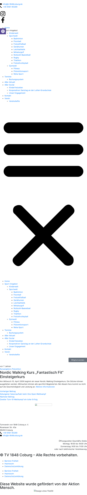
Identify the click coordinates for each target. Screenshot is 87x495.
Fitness (17, 68)
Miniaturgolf (19, 52)
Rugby (16, 57)
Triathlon (17, 60)
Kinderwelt (13, 33)
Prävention (16, 369)
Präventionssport (21, 71)
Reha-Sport (18, 74)
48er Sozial (9, 85)
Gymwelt (13, 66)
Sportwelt (13, 36)
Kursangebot (5, 369)
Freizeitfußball (20, 44)
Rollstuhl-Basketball (22, 55)
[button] (43, 192)
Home (7, 28)
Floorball (17, 41)
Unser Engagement (17, 93)
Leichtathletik (19, 49)
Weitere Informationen (45, 387)
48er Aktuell (10, 82)
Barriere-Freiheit (11, 461)
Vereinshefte (14, 101)
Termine (8, 76)
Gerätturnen (19, 47)
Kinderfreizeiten (16, 87)
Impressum (9, 463)
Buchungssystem (16, 79)
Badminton (18, 38)
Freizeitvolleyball (21, 63)
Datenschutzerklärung (14, 466)
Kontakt (8, 96)
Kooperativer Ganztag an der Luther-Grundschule (30, 90)
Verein (7, 98)
